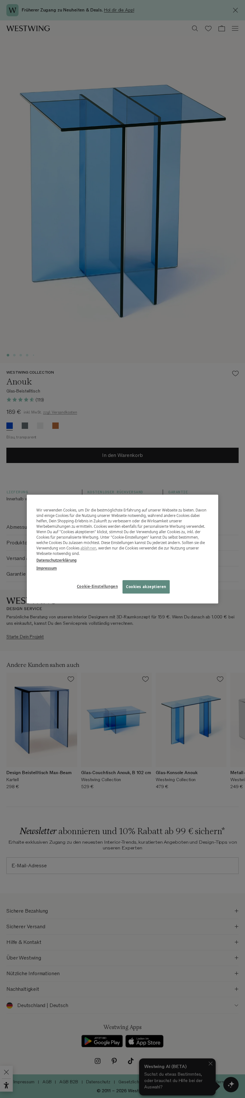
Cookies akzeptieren (146, 586)
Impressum (46, 568)
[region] (122, 549)
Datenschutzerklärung (56, 560)
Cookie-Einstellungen (97, 586)
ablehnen (88, 548)
